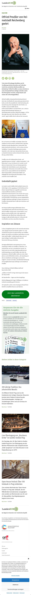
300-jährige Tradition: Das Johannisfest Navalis (11, 388)
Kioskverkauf (4, 553)
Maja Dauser (4, 407)
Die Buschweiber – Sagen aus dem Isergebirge (13, 277)
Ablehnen (15, 584)
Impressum (22, 592)
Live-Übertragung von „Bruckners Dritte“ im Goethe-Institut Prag (14, 436)
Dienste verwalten (15, 575)
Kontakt (3, 550)
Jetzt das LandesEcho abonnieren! (15, 294)
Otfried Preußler (8, 300)
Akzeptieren (15, 580)
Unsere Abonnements (6, 555)
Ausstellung (14, 188)
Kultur (4, 13)
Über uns (3, 546)
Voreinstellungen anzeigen (15, 589)
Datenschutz (9, 592)
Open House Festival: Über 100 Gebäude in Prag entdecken (13, 482)
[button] (28, 559)
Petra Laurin (4, 27)
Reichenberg (14, 300)
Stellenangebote (5, 548)
